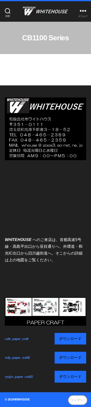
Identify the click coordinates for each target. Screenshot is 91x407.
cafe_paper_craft (16, 339)
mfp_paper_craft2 (17, 357)
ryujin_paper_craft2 (19, 377)
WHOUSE (23, 399)
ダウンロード (70, 339)
